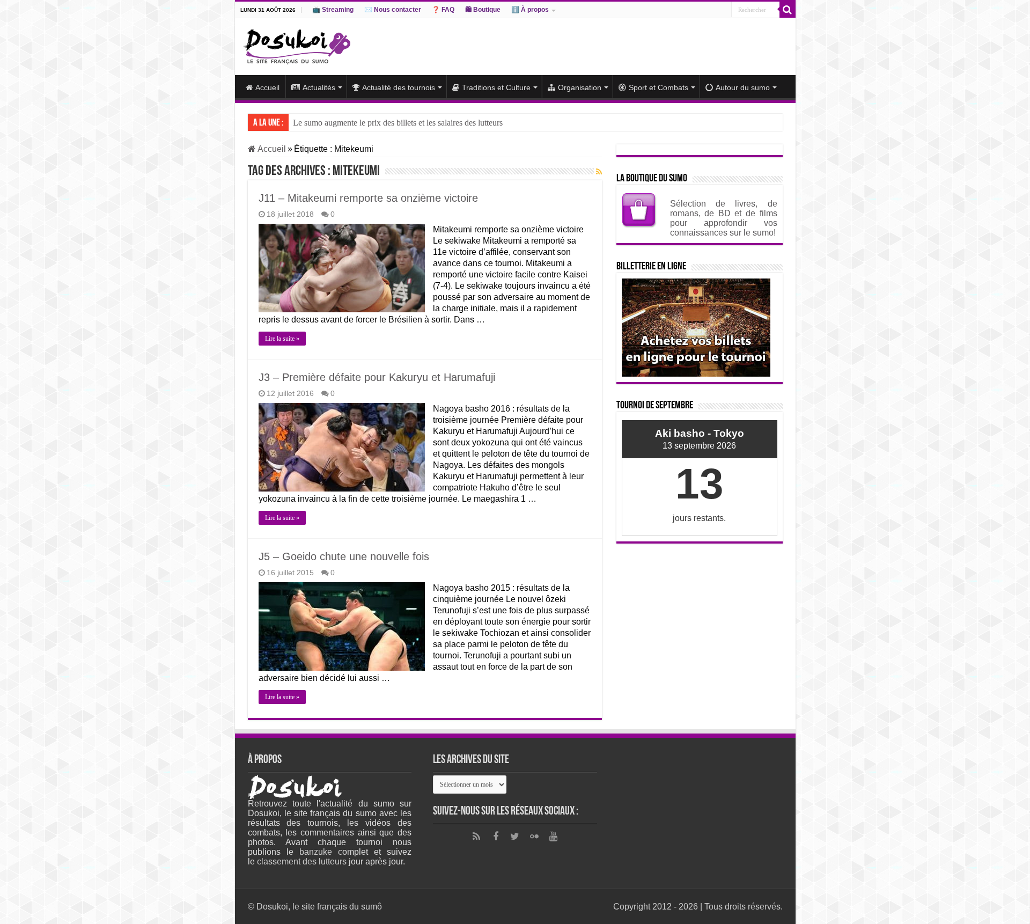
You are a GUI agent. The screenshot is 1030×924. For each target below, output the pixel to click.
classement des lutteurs (302, 861)
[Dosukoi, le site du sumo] (296, 44)
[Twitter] (515, 836)
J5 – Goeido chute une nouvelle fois (344, 556)
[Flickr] (534, 836)
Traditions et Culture (496, 87)
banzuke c (320, 851)
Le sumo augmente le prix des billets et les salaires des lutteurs (398, 122)
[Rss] (476, 836)
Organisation (579, 87)
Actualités (319, 87)
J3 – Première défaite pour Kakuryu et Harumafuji (377, 377)
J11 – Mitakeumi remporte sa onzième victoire (368, 198)
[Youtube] (553, 836)
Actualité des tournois (398, 87)
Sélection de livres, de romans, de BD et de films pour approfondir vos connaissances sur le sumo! (723, 218)
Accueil (267, 87)
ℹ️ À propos (530, 9)
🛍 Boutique (483, 9)
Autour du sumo (743, 87)
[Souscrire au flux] (599, 171)
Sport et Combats (658, 87)
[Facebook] (495, 836)
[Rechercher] (787, 10)
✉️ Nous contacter (392, 9)
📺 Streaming (333, 9)
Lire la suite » (282, 338)
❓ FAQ (443, 9)
